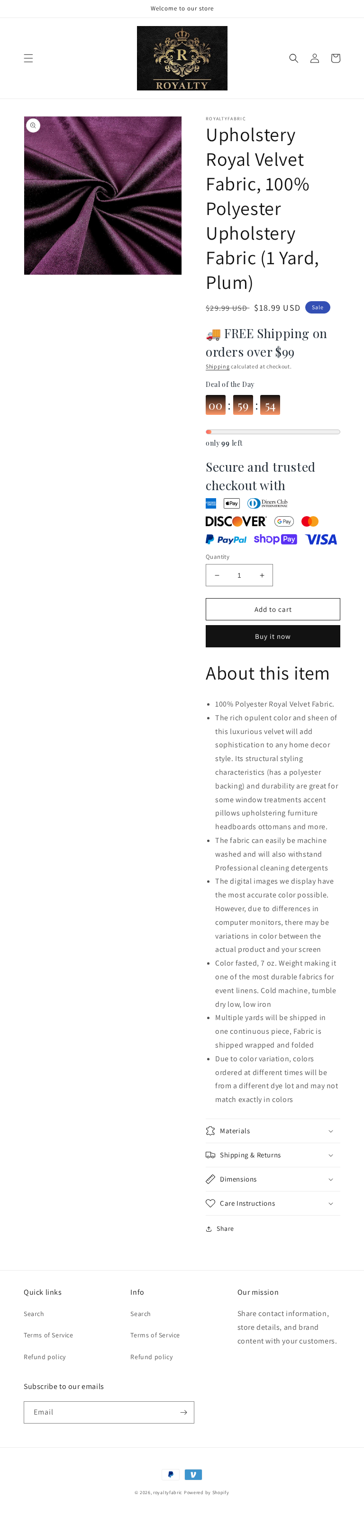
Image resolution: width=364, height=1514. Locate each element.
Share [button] (225, 1228)
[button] (28, 58)
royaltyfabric (167, 1492)
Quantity (217, 557)
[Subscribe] (183, 1412)
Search (34, 1313)
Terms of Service (48, 1335)
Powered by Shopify (206, 1492)
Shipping (218, 366)
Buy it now (273, 636)
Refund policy (45, 1357)
